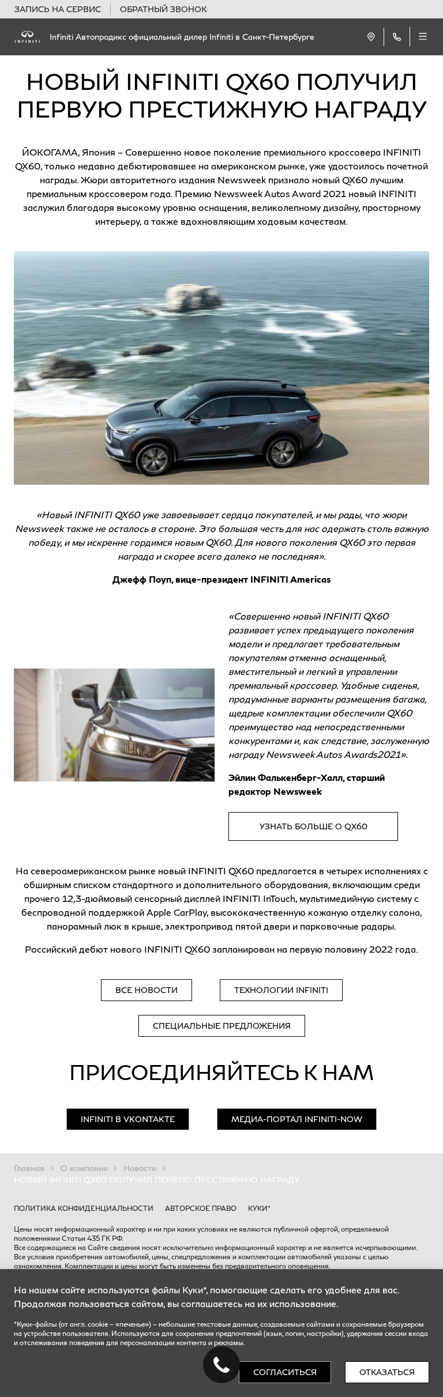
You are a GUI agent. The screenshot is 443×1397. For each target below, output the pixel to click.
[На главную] (27, 37)
